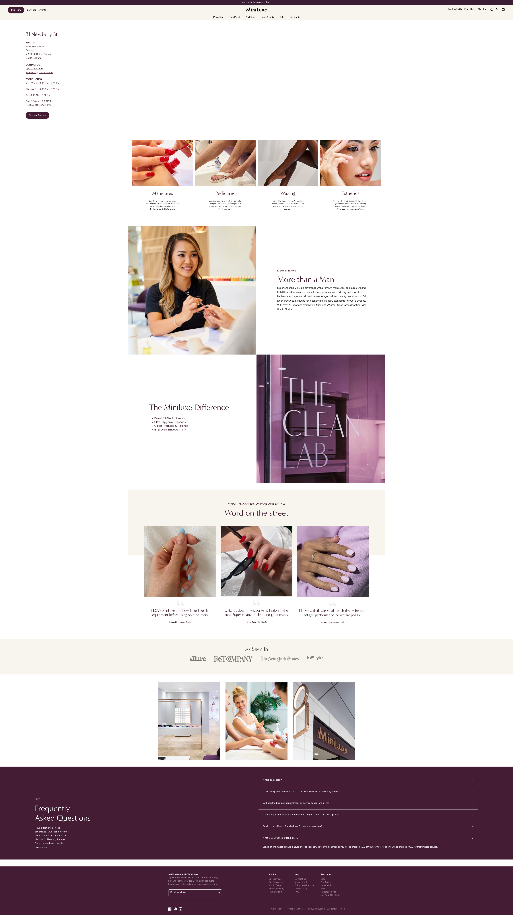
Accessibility (301, 889)
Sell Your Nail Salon (330, 895)
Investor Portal (328, 892)
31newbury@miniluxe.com (39, 73)
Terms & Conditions (295, 909)
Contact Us (300, 879)
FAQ (297, 892)
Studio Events (276, 886)
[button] (498, 9)
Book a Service (37, 115)
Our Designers (276, 882)
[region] (256, 2)
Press (324, 889)
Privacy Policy (276, 909)
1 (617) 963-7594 (34, 69)
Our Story (326, 882)
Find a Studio (275, 892)
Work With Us (328, 886)
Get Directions (33, 58)
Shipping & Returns (304, 886)
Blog (323, 879)
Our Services (275, 879)
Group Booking (276, 889)
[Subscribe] (219, 892)
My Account (301, 882)
